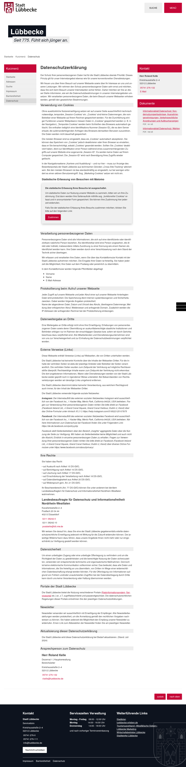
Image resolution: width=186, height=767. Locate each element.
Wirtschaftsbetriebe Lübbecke (131, 732)
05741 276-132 (49, 674)
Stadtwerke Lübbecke (127, 735)
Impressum (11, 91)
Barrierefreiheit (13, 96)
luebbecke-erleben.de (127, 722)
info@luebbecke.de (32, 742)
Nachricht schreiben (35, 749)
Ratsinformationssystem (113, 592)
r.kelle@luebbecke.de (52, 678)
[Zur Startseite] (47, 8)
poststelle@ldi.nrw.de (52, 526)
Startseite (8, 56)
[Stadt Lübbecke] (44, 735)
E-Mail (143, 91)
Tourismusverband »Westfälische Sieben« (137, 725)
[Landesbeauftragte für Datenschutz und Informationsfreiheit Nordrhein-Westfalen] (87, 513)
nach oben (175, 696)
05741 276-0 (29, 735)
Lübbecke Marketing (126, 729)
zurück (160, 696)
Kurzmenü (20, 56)
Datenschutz (34, 56)
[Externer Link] (181, 303)
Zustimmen (53, 217)
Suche (9, 86)
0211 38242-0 (49, 518)
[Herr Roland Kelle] (87, 666)
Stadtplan (121, 719)
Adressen (10, 81)
